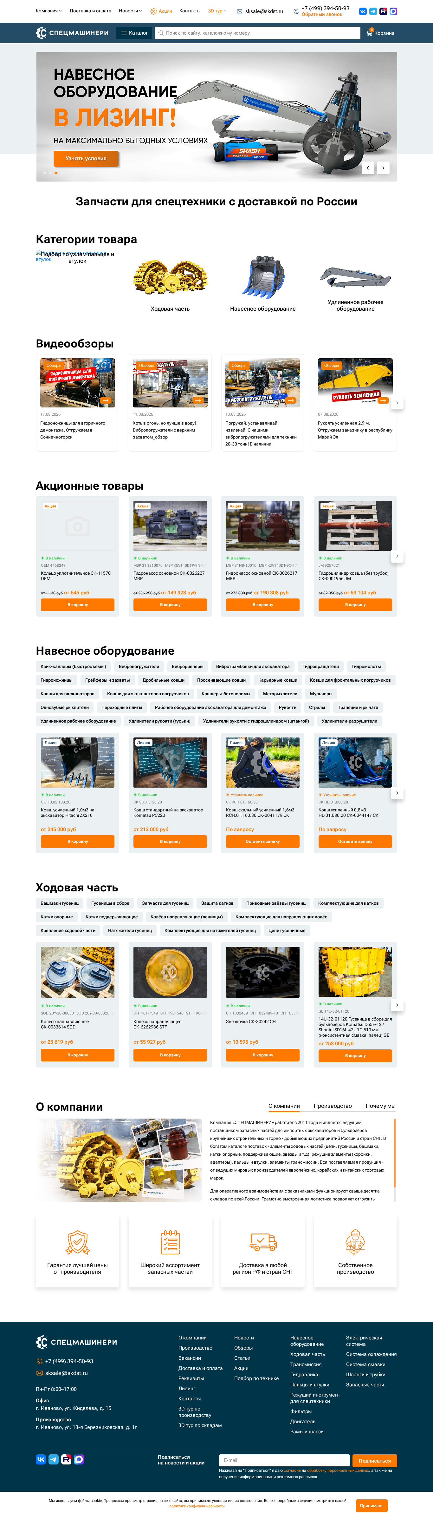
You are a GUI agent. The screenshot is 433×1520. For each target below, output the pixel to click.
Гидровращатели (320, 666)
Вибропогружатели (139, 666)
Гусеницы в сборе (110, 903)
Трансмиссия (306, 1364)
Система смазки (365, 1364)
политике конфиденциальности (197, 1506)
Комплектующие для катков (348, 903)
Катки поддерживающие (112, 916)
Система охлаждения (371, 1354)
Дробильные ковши (163, 680)
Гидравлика (304, 1374)
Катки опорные (57, 916)
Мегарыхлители (280, 693)
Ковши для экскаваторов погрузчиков (148, 693)
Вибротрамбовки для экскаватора (253, 666)
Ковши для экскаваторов (67, 693)
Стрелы (317, 707)
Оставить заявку (263, 841)
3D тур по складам (200, 1425)
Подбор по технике (256, 1378)
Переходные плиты (121, 707)
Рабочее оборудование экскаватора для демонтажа (210, 707)
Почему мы (381, 1105)
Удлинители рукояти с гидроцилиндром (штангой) (256, 721)
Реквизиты (191, 1378)
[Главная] (74, 33)
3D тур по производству (194, 1412)
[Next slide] (383, 168)
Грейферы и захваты (107, 680)
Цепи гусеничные (287, 930)
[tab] (44, 173)
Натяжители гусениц (130, 930)
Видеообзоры (75, 343)
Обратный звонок (322, 14)
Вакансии (189, 1358)
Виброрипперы (188, 666)
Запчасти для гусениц (165, 903)
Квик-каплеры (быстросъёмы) (73, 666)
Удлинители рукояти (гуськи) (160, 721)
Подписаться (375, 1461)
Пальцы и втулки (309, 1385)
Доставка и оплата (200, 1368)
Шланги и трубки (365, 1374)
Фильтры (301, 1411)
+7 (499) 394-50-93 (326, 8)
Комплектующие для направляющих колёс (281, 916)
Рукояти (287, 707)
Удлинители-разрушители (349, 721)
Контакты (189, 1399)
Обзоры (243, 1348)
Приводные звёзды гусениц (276, 903)
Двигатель (302, 1421)
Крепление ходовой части (68, 930)
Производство (333, 1105)
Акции (241, 1368)
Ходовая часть (307, 1354)
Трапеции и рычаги (358, 707)
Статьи (242, 1358)
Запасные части (365, 1385)
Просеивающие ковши (221, 680)
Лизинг (187, 1388)
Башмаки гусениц (60, 903)
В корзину (78, 604)
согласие (292, 1470)
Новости (244, 1338)
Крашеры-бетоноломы (226, 693)
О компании (284, 1105)
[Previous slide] (368, 168)
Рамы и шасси (307, 1432)
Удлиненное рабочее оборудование (78, 721)
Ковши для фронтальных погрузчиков (350, 680)
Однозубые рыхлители (65, 707)
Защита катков (217, 903)
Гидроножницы (57, 680)
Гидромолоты (366, 666)
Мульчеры (321, 693)
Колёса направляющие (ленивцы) (187, 916)
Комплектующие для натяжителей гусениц (210, 930)
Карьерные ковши (277, 680)
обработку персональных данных (338, 1470)
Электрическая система (364, 1341)
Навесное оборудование (307, 1341)
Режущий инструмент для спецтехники (315, 1398)
